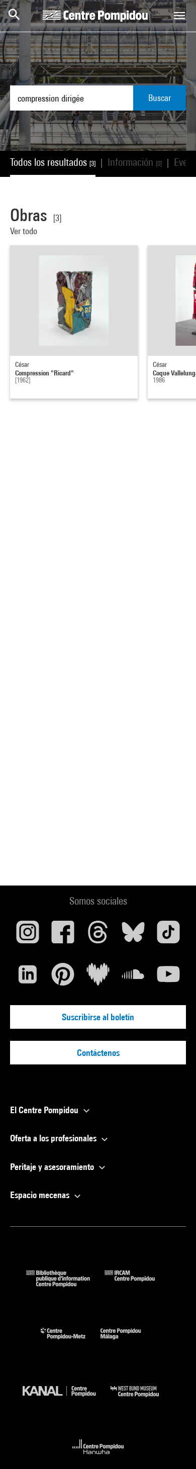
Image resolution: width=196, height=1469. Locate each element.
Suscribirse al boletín (98, 1017)
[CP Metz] (71, 1341)
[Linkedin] (27, 978)
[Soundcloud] (133, 978)
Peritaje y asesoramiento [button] (53, 1166)
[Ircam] (137, 1284)
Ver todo (24, 231)
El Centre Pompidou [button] (45, 1110)
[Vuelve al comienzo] (172, 1445)
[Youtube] (168, 978)
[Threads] (98, 936)
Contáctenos (98, 1052)
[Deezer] (98, 978)
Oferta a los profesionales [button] (54, 1138)
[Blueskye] (133, 936)
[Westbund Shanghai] (142, 1399)
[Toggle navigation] (179, 15)
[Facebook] (62, 936)
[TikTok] (168, 936)
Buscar (159, 97)
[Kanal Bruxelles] (67, 1399)
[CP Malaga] (128, 1341)
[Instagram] (27, 936)
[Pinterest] (62, 978)
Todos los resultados (52, 162)
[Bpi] (65, 1284)
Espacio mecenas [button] (40, 1195)
